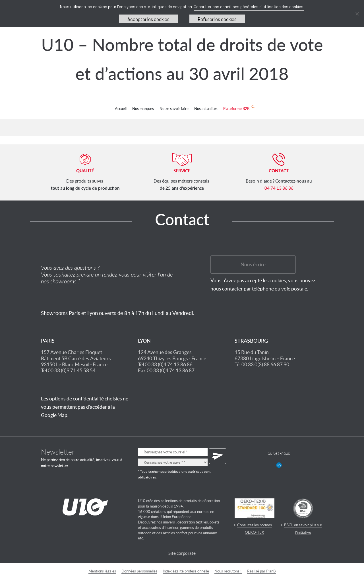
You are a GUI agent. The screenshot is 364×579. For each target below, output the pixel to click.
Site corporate (182, 553)
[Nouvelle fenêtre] (279, 465)
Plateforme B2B (236, 108)
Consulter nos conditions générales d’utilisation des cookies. (249, 7)
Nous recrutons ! (228, 571)
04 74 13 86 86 (278, 188)
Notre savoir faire (174, 108)
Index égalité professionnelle (186, 571)
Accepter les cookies (148, 20)
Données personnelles (139, 571)
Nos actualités (206, 108)
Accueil (121, 108)
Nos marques (143, 108)
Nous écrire (253, 264)
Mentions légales (102, 571)
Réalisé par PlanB (261, 571)
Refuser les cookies (217, 20)
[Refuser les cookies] (357, 14)
